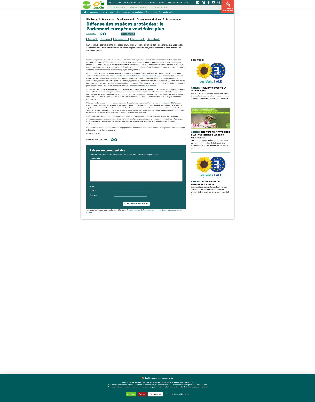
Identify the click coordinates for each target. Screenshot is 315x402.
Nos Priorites (138, 7)
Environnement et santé (150, 19)
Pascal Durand (128, 34)
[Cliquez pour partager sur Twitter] (101, 34)
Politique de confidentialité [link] (177, 394)
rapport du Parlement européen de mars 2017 (157, 103)
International (173, 19)
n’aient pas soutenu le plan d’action (142, 86)
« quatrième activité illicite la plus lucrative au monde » (137, 76)
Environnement (138, 39)
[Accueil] (85, 12)
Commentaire (96, 158)
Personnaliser (156, 394)
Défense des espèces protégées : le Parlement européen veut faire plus (125, 26)
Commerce (108, 19)
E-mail (93, 191)
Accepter (131, 394)
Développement (125, 19)
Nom (92, 186)
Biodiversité (110, 12)
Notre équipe (117, 7)
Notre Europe (158, 7)
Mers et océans (96, 12)
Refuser (142, 394)
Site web (93, 195)
